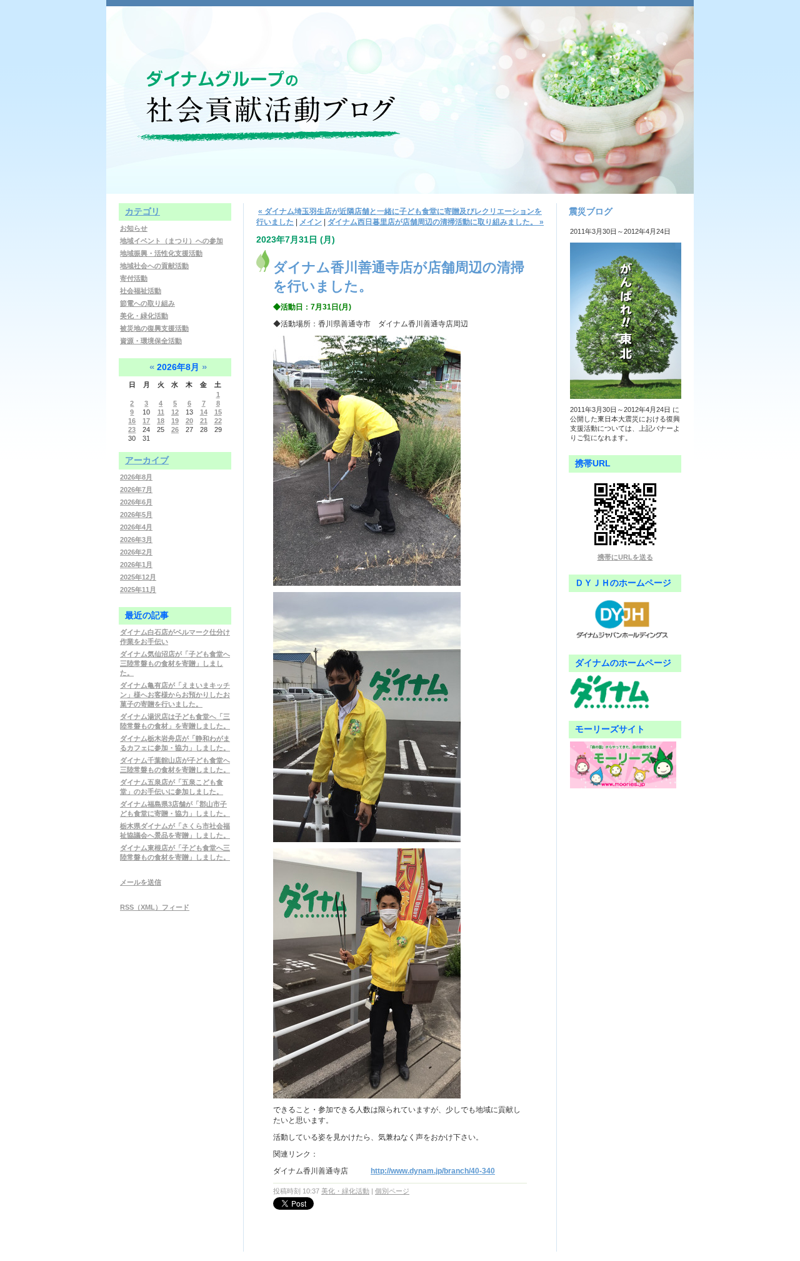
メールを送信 (140, 882)
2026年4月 (136, 527)
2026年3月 (136, 539)
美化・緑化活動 (144, 315)
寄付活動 (134, 278)
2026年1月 (136, 564)
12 (175, 412)
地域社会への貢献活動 (154, 265)
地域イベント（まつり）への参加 (171, 240)
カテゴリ (142, 211)
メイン (310, 222)
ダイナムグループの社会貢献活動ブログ (400, 93)
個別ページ (392, 1191)
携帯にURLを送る (625, 557)
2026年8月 (136, 477)
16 (132, 421)
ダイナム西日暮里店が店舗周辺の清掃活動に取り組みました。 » (436, 222)
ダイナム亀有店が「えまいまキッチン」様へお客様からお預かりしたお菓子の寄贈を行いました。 (175, 694)
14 (204, 412)
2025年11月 (138, 589)
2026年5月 (136, 514)
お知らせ (134, 228)
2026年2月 (136, 552)
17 (146, 421)
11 (161, 412)
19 (175, 421)
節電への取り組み (147, 303)
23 (132, 429)
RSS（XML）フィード (154, 907)
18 (160, 421)
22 (218, 421)
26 (175, 429)
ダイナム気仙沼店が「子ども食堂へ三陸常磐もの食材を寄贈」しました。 (175, 663)
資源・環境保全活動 (151, 340)
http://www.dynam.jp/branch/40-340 (433, 1171)
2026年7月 (136, 489)
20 (189, 421)
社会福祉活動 (140, 290)
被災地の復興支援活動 (154, 328)
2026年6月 (136, 502)
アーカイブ (147, 460)
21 (204, 421)
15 (218, 412)
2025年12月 (138, 577)
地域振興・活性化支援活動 (161, 253)
